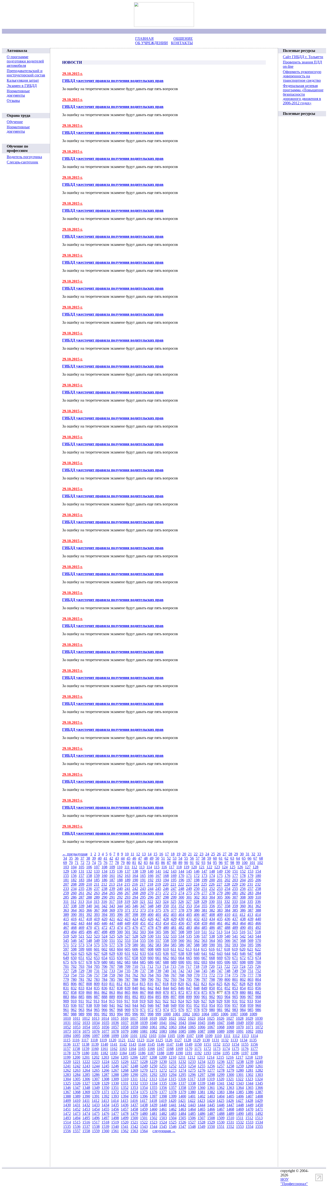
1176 (245, 1049)
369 (112, 910)
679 (97, 962)
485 (204, 927)
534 (181, 936)
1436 (124, 1105)
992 (104, 1014)
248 (181, 889)
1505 (182, 1118)
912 (89, 1001)
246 (166, 889)
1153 (226, 1044)
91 (192, 863)
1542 (134, 1126)
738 (150, 971)
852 (227, 988)
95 (215, 863)
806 (74, 984)
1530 (221, 1122)
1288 (115, 1075)
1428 (249, 1101)
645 (235, 953)
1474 (86, 1113)
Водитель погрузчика (24, 157)
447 (112, 923)
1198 (254, 1053)
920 (150, 1001)
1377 (163, 1092)
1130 (206, 1040)
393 (97, 915)
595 (250, 945)
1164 (132, 1049)
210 (89, 884)
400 (150, 915)
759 (112, 975)
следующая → (164, 1131)
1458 (134, 1109)
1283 (67, 1075)
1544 (153, 1126)
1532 (240, 1122)
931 (235, 1001)
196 (181, 880)
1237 (230, 1062)
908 (258, 997)
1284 (76, 1075)
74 (94, 863)
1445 (211, 1105)
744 (197, 971)
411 (235, 915)
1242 (76, 1066)
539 (220, 936)
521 (81, 936)
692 (197, 962)
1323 (249, 1079)
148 (212, 871)
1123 (140, 1040)
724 (242, 966)
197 (189, 880)
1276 (201, 1070)
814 (135, 984)
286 (74, 897)
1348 (86, 1088)
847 (189, 988)
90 (186, 863)
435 (220, 919)
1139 (95, 1044)
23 (201, 854)
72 (82, 863)
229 (235, 884)
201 (220, 880)
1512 (249, 1118)
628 (104, 953)
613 (189, 949)
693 (204, 962)
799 (220, 979)
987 (66, 1014)
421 (112, 919)
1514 (67, 1122)
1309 (115, 1079)
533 (173, 936)
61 (221, 858)
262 (89, 893)
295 (143, 897)
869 (158, 992)
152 (243, 871)
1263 (76, 1070)
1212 (191, 1057)
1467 (221, 1109)
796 (197, 979)
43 (117, 858)
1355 (153, 1088)
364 (74, 910)
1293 (163, 1075)
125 (232, 867)
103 (66, 867)
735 (127, 971)
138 (135, 871)
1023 (191, 1018)
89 (180, 863)
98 (232, 863)
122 (209, 867)
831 (66, 988)
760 (120, 975)
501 (127, 932)
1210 (172, 1057)
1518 (105, 1122)
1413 (105, 1101)
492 (258, 927)
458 (197, 923)
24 (207, 854)
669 (220, 958)
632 (135, 953)
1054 (86, 1027)
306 (227, 897)
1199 (67, 1057)
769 (189, 975)
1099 (115, 1036)
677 (81, 962)
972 (150, 1010)
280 (227, 893)
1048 (230, 1023)
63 (232, 858)
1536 (76, 1126)
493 (66, 932)
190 (135, 880)
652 (89, 958)
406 (197, 915)
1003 (196, 1014)
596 (258, 945)
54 (180, 858)
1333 (144, 1083)
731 (97, 971)
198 (197, 880)
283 (250, 893)
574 (89, 945)
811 (112, 984)
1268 (124, 1070)
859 (81, 992)
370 (120, 910)
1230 (163, 1062)
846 (181, 988)
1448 (240, 1105)
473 (112, 927)
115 (156, 867)
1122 (131, 1040)
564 (212, 940)
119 (186, 867)
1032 (76, 1023)
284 (258, 893)
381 (204, 910)
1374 (134, 1092)
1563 (134, 1131)
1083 (163, 1031)
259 (66, 893)
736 (135, 971)
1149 (188, 1044)
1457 (124, 1109)
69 (65, 863)
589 (204, 945)
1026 (220, 1018)
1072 (259, 1027)
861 (97, 992)
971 (143, 1010)
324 (166, 902)
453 (158, 923)
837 (112, 988)
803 (250, 979)
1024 (201, 1018)
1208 (153, 1057)
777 (250, 975)
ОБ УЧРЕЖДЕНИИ (151, 43)
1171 (198, 1049)
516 (242, 932)
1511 (239, 1118)
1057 (115, 1027)
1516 (86, 1122)
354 (197, 906)
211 (96, 884)
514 (227, 932)
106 (89, 867)
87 (169, 863)
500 (120, 932)
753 (66, 975)
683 (127, 962)
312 (73, 902)
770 (197, 975)
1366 (259, 1088)
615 (204, 949)
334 (242, 902)
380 (197, 910)
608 (150, 949)
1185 (132, 1053)
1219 (258, 1057)
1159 (85, 1049)
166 (150, 876)
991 (97, 1014)
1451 (67, 1109)
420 (104, 919)
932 (242, 1001)
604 (120, 949)
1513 (259, 1118)
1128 (187, 1040)
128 (255, 867)
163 (127, 876)
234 (74, 889)
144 (181, 871)
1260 (249, 1066)
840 (135, 988)
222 (181, 884)
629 (112, 953)
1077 (105, 1031)
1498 (115, 1118)
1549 (201, 1126)
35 (71, 858)
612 (181, 949)
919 (143, 1001)
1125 (159, 1040)
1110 (218, 1036)
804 (258, 979)
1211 (182, 1057)
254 (227, 889)
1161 (104, 1049)
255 (235, 889)
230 (242, 884)
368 (104, 910)
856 (258, 988)
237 (97, 889)
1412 (95, 1101)
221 (173, 884)
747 (220, 971)
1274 (182, 1070)
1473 (76, 1113)
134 (104, 871)
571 (66, 945)
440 (258, 919)
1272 (163, 1070)
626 (89, 953)
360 (243, 906)
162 (120, 876)
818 (166, 984)
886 (89, 997)
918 (135, 1001)
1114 (254, 1036)
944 (135, 1005)
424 (135, 919)
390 (74, 915)
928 (212, 1001)
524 (104, 936)
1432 (86, 1105)
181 (66, 880)
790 (150, 979)
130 (74, 871)
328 (196, 902)
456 (181, 923)
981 (220, 1010)
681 (112, 962)
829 (250, 984)
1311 (134, 1079)
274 (181, 893)
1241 (67, 1066)
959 (250, 1005)
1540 (115, 1126)
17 (167, 854)
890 (120, 997)
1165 (142, 1049)
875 (204, 992)
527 (127, 936)
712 (150, 966)
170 (181, 876)
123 (217, 867)
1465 (201, 1109)
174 (212, 876)
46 (134, 858)
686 (150, 962)
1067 (211, 1027)
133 (97, 871)
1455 (105, 1109)
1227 (134, 1062)
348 (150, 906)
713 (158, 966)
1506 (192, 1118)
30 (242, 854)
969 (127, 1010)
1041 (163, 1023)
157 (81, 876)
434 (212, 919)
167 (158, 876)
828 (242, 984)
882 (258, 992)
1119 (103, 1040)
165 (143, 876)
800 (227, 979)
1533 (249, 1122)
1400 (182, 1096)
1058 (124, 1027)
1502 (153, 1118)
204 (243, 880)
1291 (144, 1075)
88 (174, 863)
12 (138, 854)
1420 (172, 1101)
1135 (253, 1040)
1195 (226, 1053)
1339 (201, 1083)
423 (127, 919)
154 (258, 871)
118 (179, 867)
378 (181, 910)
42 (111, 858)
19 (178, 854)
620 (242, 949)
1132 (225, 1040)
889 (112, 997)
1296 (192, 1075)
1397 (153, 1096)
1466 (211, 1109)
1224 (105, 1062)
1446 (221, 1105)
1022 (182, 1018)
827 (235, 984)
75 (100, 863)
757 (97, 975)
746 (212, 971)
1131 (215, 1040)
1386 (249, 1092)
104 (74, 867)
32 (253, 854)
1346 (67, 1088)
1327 (86, 1083)
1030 (259, 1018)
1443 (192, 1105)
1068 (221, 1027)
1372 (115, 1092)
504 (150, 932)
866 (135, 992)
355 (204, 906)
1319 (211, 1079)
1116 (75, 1040)
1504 (172, 1118)
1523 (153, 1122)
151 (235, 871)
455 (173, 923)
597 (66, 949)
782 (89, 979)
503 (143, 932)
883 (66, 997)
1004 (205, 1014)
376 (166, 910)
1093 (259, 1031)
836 (104, 988)
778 (258, 975)
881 (250, 992)
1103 (152, 1036)
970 (135, 1010)
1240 (259, 1062)
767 (173, 975)
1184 (123, 1053)
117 (171, 867)
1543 (144, 1126)
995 (127, 1014)
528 (135, 936)
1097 (96, 1036)
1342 (230, 1083)
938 (89, 1005)
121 (202, 867)
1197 (245, 1053)
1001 (176, 1014)
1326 (76, 1083)
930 (227, 1001)
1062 (163, 1027)
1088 (211, 1031)
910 (74, 1001)
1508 (211, 1118)
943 (127, 1005)
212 (104, 884)
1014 (105, 1018)
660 (150, 958)
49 (151, 858)
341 (97, 906)
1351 (115, 1088)
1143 (132, 1044)
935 (66, 1005)
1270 (144, 1070)
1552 (230, 1126)
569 (250, 940)
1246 (115, 1066)
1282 (259, 1070)
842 (150, 988)
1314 (163, 1079)
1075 (86, 1031)
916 (119, 1001)
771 (204, 975)
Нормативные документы (18, 93)
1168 (170, 1049)
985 (250, 1010)
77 (111, 863)
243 (143, 889)
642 (212, 953)
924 (181, 1001)
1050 (249, 1023)
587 (189, 945)
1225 (115, 1062)
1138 (85, 1044)
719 (204, 966)
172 (197, 876)
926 (196, 1001)
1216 (230, 1057)
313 (81, 902)
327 (189, 902)
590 (212, 945)
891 (127, 997)
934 (258, 1001)
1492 (259, 1113)
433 (204, 919)
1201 (86, 1057)
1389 (76, 1096)
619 (235, 949)
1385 (240, 1092)
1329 (105, 1083)
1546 (172, 1126)
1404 (221, 1096)
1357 (172, 1088)
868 (150, 992)
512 (212, 932)
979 (204, 1010)
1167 (160, 1049)
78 (117, 863)
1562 (124, 1131)
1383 (221, 1092)
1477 (115, 1113)
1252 (172, 1066)
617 (219, 949)
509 (189, 932)
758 (104, 975)
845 (173, 988)
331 (219, 902)
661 (158, 958)
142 (166, 871)
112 (134, 867)
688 (166, 962)
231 (250, 884)
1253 (182, 1066)
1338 (192, 1083)
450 (135, 923)
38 (88, 858)
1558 (86, 1131)
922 (166, 1001)
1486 (201, 1113)
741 (173, 971)
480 (166, 927)
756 (89, 975)
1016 (124, 1018)
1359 (192, 1088)
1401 (192, 1096)
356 (212, 906)
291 (112, 897)
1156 (254, 1044)
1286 (96, 1075)
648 (258, 953)
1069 (230, 1027)
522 (89, 936)
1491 (249, 1113)
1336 (172, 1083)
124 (225, 867)
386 (243, 910)
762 (135, 975)
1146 (160, 1044)
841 (143, 988)
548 (89, 940)
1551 (221, 1126)
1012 (86, 1018)
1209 (163, 1057)
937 (81, 1005)
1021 (172, 1018)
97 (226, 863)
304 (212, 897)
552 (120, 940)
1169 (179, 1049)
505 (158, 932)
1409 (67, 1101)
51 (163, 858)
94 (209, 863)
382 (212, 910)
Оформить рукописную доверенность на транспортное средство (302, 76)
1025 (211, 1018)
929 (219, 1001)
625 (81, 953)
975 (173, 1010)
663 (173, 958)
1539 (105, 1126)
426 (150, 919)
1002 (186, 1014)
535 (189, 936)
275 (189, 893)
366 (89, 910)
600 (89, 949)
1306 (86, 1079)
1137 (76, 1044)
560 (181, 940)
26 (219, 854)
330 (212, 902)
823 (204, 984)
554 (135, 940)
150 (227, 871)
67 (255, 858)
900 (197, 997)
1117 (85, 1040)
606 (135, 949)
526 (120, 936)
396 (120, 915)
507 (173, 932)
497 (97, 932)
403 (173, 915)
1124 (150, 1040)
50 (157, 858)
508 (181, 932)
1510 (230, 1118)
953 (204, 1005)
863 (112, 992)
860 (89, 992)
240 (120, 889)
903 (220, 997)
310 (258, 897)
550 (104, 940)
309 (250, 897)
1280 (240, 1070)
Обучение (15, 122)
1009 (253, 1014)
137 (127, 871)
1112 (236, 1036)
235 (81, 889)
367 (97, 910)
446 (104, 923)
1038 (134, 1023)
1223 (96, 1062)
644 (227, 953)
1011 (76, 1018)
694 (212, 962)
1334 (153, 1083)
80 (128, 863)
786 (120, 979)
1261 (259, 1066)
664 (181, 958)
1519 (115, 1122)
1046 (211, 1023)
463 (235, 923)
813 (127, 984)
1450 (259, 1105)
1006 (224, 1014)
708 (120, 966)
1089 (221, 1031)
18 (173, 854)
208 (74, 884)
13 (144, 854)
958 (243, 1005)
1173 (216, 1049)
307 (235, 897)
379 (189, 910)
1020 (163, 1018)
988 (74, 1014)
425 (143, 919)
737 (143, 971)
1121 (122, 1040)
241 (127, 889)
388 (258, 910)
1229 (153, 1062)
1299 (221, 1075)
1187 (151, 1053)
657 (127, 958)
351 (173, 906)
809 (97, 984)
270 (150, 893)
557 (158, 940)
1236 (221, 1062)
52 (169, 858)
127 (248, 867)
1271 (153, 1070)
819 (173, 984)
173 (204, 876)
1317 (191, 1079)
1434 (105, 1105)
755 (81, 975)
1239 (249, 1062)
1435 (115, 1105)
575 (97, 945)
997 (143, 1014)
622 (258, 949)
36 (77, 858)
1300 (230, 1075)
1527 (192, 1122)
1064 (182, 1027)
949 (173, 1005)
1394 (124, 1096)
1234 (201, 1062)
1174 (226, 1049)
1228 (144, 1062)
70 (71, 863)
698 (243, 962)
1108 (199, 1036)
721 (219, 966)
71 (77, 863)
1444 (201, 1105)
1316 (182, 1079)
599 (81, 949)
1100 (124, 1036)
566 (227, 940)
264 (104, 893)
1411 (86, 1101)
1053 (76, 1027)
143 (173, 871)
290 (104, 897)
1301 (240, 1075)
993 (112, 1014)
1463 (182, 1109)
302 (197, 897)
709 (127, 966)
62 (226, 858)
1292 (153, 1075)
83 (146, 863)
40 (100, 858)
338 (74, 906)
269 (143, 893)
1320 (220, 1079)
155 (66, 876)
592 (227, 945)
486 (212, 927)
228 (227, 884)
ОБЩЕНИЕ (183, 39)
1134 (243, 1040)
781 (81, 979)
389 (66, 915)
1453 (86, 1109)
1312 (143, 1079)
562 (197, 940)
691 (189, 962)
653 (97, 958)
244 (150, 889)
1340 (211, 1083)
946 (150, 1005)
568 (243, 940)
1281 (249, 1070)
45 (128, 858)
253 (220, 889)
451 (143, 923)
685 (143, 962)
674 (258, 958)
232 (258, 884)
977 (189, 1010)
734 (120, 971)
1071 (249, 1027)
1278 (221, 1070)
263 (97, 893)
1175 (235, 1049)
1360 (201, 1088)
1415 (124, 1101)
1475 (96, 1113)
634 (150, 953)
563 (204, 940)
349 (158, 906)
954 (212, 1005)
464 (243, 923)
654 (104, 958)
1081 (144, 1031)
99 (238, 863)
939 (97, 1005)
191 (143, 880)
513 (219, 932)
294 (135, 897)
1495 (86, 1118)
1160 (95, 1049)
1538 (96, 1126)
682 (120, 962)
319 (127, 902)
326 (181, 902)
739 (158, 971)
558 (166, 940)
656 (120, 958)
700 (258, 962)
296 (150, 897)
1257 (221, 1066)
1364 (240, 1088)
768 (181, 975)
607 (143, 949)
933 (250, 1001)
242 (135, 889)
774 (227, 975)
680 (104, 962)
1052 (67, 1027)
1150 (198, 1044)
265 (112, 893)
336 (258, 902)
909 (66, 1001)
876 (212, 992)
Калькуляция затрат (23, 80)
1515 (76, 1122)
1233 (192, 1062)
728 (74, 971)
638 (181, 953)
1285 (86, 1075)
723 (235, 966)
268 (135, 893)
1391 (96, 1096)
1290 (134, 1075)
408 (212, 915)
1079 (124, 1031)
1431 (76, 1105)
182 (74, 880)
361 (250, 906)
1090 (230, 1031)
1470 (249, 1109)
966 (104, 1010)
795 (189, 979)
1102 (143, 1036)
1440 (163, 1105)
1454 (96, 1109)
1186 (142, 1053)
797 (204, 979)
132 (89, 871)
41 (105, 858)
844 (166, 988)
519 (66, 936)
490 (243, 927)
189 (127, 880)
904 (227, 997)
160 (104, 876)
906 (243, 997)
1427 (239, 1101)
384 (227, 910)
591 (220, 945)
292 (120, 897)
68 (261, 858)
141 (158, 871)
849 (204, 988)
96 (221, 863)
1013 (95, 1018)
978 (197, 1010)
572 (74, 945)
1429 (259, 1101)
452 (150, 923)
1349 (96, 1088)
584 (166, 945)
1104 (162, 1036)
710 (135, 966)
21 (190, 854)
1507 (201, 1118)
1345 (259, 1083)
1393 (115, 1096)
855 (250, 988)
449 (127, 923)
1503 (163, 1118)
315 (96, 902)
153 (250, 871)
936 (74, 1005)
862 (104, 992)
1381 (201, 1092)
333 (235, 902)
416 (74, 919)
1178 (67, 1053)
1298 (211, 1075)
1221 (76, 1062)
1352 (124, 1088)
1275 (192, 1070)
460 (212, 923)
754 (74, 975)
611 (173, 949)
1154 (235, 1044)
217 (143, 884)
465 (250, 923)
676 (74, 962)
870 (166, 992)
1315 (172, 1079)
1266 (105, 1070)
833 (81, 988)
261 (81, 893)
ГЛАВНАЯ (144, 39)
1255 (201, 1066)
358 (227, 906)
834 (89, 988)
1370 (96, 1092)
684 (135, 962)
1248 (134, 1066)
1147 (170, 1044)
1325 (67, 1083)
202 (227, 880)
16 (161, 854)
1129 (196, 1040)
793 (173, 979)
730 (89, 971)
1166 (151, 1049)
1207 (143, 1057)
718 (196, 966)
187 (112, 880)
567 (235, 940)
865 (127, 992)
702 (74, 966)
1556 (67, 1131)
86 (163, 863)
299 (173, 897)
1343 (240, 1083)
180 (258, 876)
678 (89, 962)
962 (74, 1010)
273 (173, 893)
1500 (134, 1118)
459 (204, 923)
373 (143, 910)
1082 (153, 1031)
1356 (163, 1088)
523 (97, 936)
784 (104, 979)
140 (150, 871)
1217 (239, 1057)
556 (150, 940)
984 (243, 1010)
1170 (188, 1049)
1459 (144, 1109)
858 (74, 992)
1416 (134, 1101)
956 (227, 1005)
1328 (96, 1083)
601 (97, 949)
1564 (144, 1131)
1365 (249, 1088)
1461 (163, 1109)
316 (104, 902)
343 (112, 906)
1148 (179, 1044)
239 (112, 889)
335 (250, 902)
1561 (115, 1131)
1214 (210, 1057)
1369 (86, 1092)
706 (104, 966)
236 (89, 889)
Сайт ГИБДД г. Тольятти (303, 57)
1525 (172, 1122)
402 (166, 915)
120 (194, 867)
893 (143, 997)
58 (203, 858)
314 (89, 902)
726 (258, 966)
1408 (259, 1096)
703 (81, 966)
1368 (76, 1092)
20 (184, 854)
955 (220, 1005)
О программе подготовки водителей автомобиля (25, 61)
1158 (76, 1049)
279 (220, 893)
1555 (259, 1126)
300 (181, 897)
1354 (144, 1088)
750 (243, 971)
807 (81, 984)
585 (173, 945)
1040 (153, 1023)
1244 (96, 1066)
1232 (182, 1062)
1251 (163, 1066)
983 (235, 1010)
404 (181, 915)
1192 (198, 1053)
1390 (86, 1096)
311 (66, 902)
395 (112, 915)
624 (74, 953)
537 (204, 936)
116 (164, 867)
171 (189, 876)
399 (143, 915)
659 (143, 958)
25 (213, 854)
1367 (67, 1092)
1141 (113, 1044)
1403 (211, 1096)
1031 (67, 1023)
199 (204, 880)
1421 (182, 1101)
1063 (172, 1027)
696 (227, 962)
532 (166, 936)
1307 (96, 1079)
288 (89, 897)
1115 (66, 1040)
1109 (209, 1036)
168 (166, 876)
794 (181, 979)
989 (81, 1014)
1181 (95, 1053)
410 (227, 915)
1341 (221, 1083)
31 (247, 854)
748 (227, 971)
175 (220, 876)
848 (197, 988)
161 (112, 876)
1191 (188, 1053)
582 (150, 945)
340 (89, 906)
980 (212, 1010)
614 (196, 949)
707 (112, 966)
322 (150, 902)
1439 (153, 1105)
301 (189, 897)
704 (89, 966)
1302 (249, 1075)
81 (134, 863)
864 (120, 992)
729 (81, 971)
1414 (115, 1101)
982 (227, 1010)
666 (197, 958)
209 (81, 884)
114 (149, 867)
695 (220, 962)
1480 (144, 1113)
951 (189, 1005)
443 (81, 923)
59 (209, 858)
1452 (76, 1109)
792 (166, 979)
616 (212, 949)
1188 (160, 1053)
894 (150, 997)
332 (227, 902)
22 (196, 854)
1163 (123, 1049)
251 (204, 889)
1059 (134, 1027)
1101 (134, 1036)
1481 (153, 1113)
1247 (124, 1066)
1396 (144, 1096)
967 (112, 1010)
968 (120, 1010)
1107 (190, 1036)
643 (220, 953)
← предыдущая (74, 854)
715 (173, 966)
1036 (115, 1023)
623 (66, 953)
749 (235, 971)
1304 (67, 1079)
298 (166, 897)
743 (189, 971)
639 (189, 953)
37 (82, 858)
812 (119, 984)
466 (258, 923)
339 (81, 906)
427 (158, 919)
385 (235, 910)
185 (97, 880)
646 (243, 953)
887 (97, 997)
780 (74, 979)
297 (158, 897)
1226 (124, 1062)
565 (220, 940)
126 (240, 867)
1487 (211, 1113)
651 (81, 958)
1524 (163, 1122)
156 (74, 876)
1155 (245, 1044)
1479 (134, 1113)
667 (204, 958)
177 (235, 876)
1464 (192, 1109)
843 (158, 988)
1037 (124, 1023)
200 (212, 880)
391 (81, 915)
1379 (182, 1092)
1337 (182, 1083)
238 (104, 889)
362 (258, 906)
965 (97, 1010)
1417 (143, 1101)
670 (227, 958)
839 (127, 988)
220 (166, 884)
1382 (211, 1092)
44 (123, 858)
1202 (95, 1057)
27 (224, 854)
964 (89, 1010)
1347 (76, 1088)
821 (189, 984)
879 (235, 992)
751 (250, 971)
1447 (230, 1105)
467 (66, 927)
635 (158, 953)
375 (158, 910)
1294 (172, 1075)
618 (227, 949)
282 (243, 893)
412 (242, 915)
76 (105, 863)
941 (112, 1005)
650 (74, 958)
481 (173, 927)
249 (189, 889)
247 (173, 889)
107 (97, 867)
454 (166, 923)
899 (189, 997)
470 (89, 927)
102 (260, 863)
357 (220, 906)
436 (227, 919)
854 (243, 988)
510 (197, 932)
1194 (216, 1053)
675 (66, 962)
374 (150, 910)
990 (89, 1014)
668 (212, 958)
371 (127, 910)
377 (173, 910)
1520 (124, 1122)
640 (197, 953)
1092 (249, 1031)
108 (104, 867)
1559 (96, 1131)
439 (250, 919)
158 (89, 876)
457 (189, 923)
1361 (211, 1088)
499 (112, 932)
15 (155, 854)
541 (235, 936)
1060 (144, 1027)
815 (143, 984)
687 (158, 962)
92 (198, 863)
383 (220, 910)
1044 (192, 1023)
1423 (201, 1101)
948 (166, 1005)
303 (204, 897)
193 (158, 880)
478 (150, 927)
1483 (172, 1113)
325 (173, 902)
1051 (259, 1023)
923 (173, 1001)
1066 (201, 1027)
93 (203, 863)
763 (143, 975)
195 (173, 880)
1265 (96, 1070)
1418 (153, 1101)
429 (173, 919)
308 (243, 897)
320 (135, 902)
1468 (230, 1109)
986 (258, 1010)
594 (243, 945)
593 (235, 945)
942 (120, 1005)
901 (204, 997)
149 (220, 871)
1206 (134, 1057)
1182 (104, 1053)
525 (112, 936)
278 (212, 893)
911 (81, 1001)
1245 (105, 1066)
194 (166, 880)
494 (74, 932)
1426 (230, 1101)
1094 (67, 1036)
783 (97, 979)
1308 (105, 1079)
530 (150, 936)
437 (235, 919)
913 (96, 1001)
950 (181, 1005)
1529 (211, 1122)
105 (81, 867)
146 (197, 871)
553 (127, 940)
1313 (153, 1079)
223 (189, 884)
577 (112, 945)
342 (104, 906)
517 (250, 932)
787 (127, 979)
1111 (227, 1036)
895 (158, 997)
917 (127, 1001)
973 (158, 1010)
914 (104, 1001)
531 (158, 936)
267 (127, 893)
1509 (221, 1118)
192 (150, 880)
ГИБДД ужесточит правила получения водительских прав (113, 81)
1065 (192, 1027)
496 (89, 932)
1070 (240, 1027)
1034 (96, 1023)
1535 (67, 1126)
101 (252, 863)
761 (127, 975)
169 (173, 876)
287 (81, 897)
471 (97, 927)
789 (143, 979)
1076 (96, 1031)
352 (181, 906)
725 (250, 966)
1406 (240, 1096)
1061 (153, 1027)
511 (204, 932)
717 (189, 966)
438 (243, 919)
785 (112, 979)
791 (158, 979)
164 (135, 876)
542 (243, 936)
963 (81, 1010)
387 (250, 910)
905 (235, 997)
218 (150, 884)
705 (97, 966)
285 (66, 897)
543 (250, 936)
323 (158, 902)
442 (74, 923)
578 (120, 945)
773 (220, 975)
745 (204, 971)
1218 (249, 1057)
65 (244, 858)
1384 (230, 1092)
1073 (67, 1031)
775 (235, 975)
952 (197, 1005)
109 (112, 867)
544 (258, 936)
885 (81, 997)
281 (235, 893)
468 (74, 927)
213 (112, 884)
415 (66, 919)
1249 (144, 1066)
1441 (172, 1105)
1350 (105, 1088)
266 (120, 893)
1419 (163, 1101)
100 (245, 863)
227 (219, 884)
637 (173, 953)
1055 (96, 1027)
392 (89, 915)
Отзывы (13, 101)
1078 (115, 1031)
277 (204, 893)
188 (120, 880)
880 (243, 992)
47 (140, 858)
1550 (211, 1126)
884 (74, 997)
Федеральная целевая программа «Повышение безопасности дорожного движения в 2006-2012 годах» (303, 94)
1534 (259, 1122)
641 (204, 953)
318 (119, 902)
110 (119, 867)
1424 (211, 1101)
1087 (201, 1031)
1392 (105, 1096)
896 (166, 997)
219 (158, 884)
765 (158, 975)
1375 (144, 1092)
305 (220, 897)
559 (173, 940)
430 (181, 919)
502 (135, 932)
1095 (76, 1036)
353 (189, 906)
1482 (163, 1113)
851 (220, 988)
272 (166, 893)
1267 (115, 1070)
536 (197, 936)
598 (74, 949)
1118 (94, 1040)
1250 (153, 1066)
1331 (124, 1083)
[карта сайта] (316, 32)
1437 (134, 1105)
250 (197, 889)
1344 (249, 1083)
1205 (124, 1057)
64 (238, 858)
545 (66, 940)
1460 (153, 1109)
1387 (259, 1092)
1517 (96, 1122)
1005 (215, 1014)
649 (66, 958)
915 (112, 1001)
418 (89, 919)
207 (66, 884)
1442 (182, 1105)
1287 (105, 1075)
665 (189, 958)
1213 (201, 1057)
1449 (249, 1105)
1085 (182, 1031)
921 (158, 1001)
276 (197, 893)
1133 (234, 1040)
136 (120, 871)
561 (189, 940)
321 (143, 902)
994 (120, 1014)
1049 (240, 1023)
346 (135, 906)
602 (104, 949)
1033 (86, 1023)
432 (197, 919)
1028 (239, 1018)
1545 (163, 1126)
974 (166, 1010)
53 (174, 858)
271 (158, 893)
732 (104, 971)
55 (186, 858)
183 (81, 880)
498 (104, 932)
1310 (124, 1079)
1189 (170, 1053)
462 (227, 923)
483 (189, 927)
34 (65, 858)
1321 (230, 1079)
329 (204, 902)
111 (127, 867)
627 (97, 953)
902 (212, 997)
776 (243, 975)
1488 (221, 1113)
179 (250, 876)
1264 (86, 1070)
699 (250, 962)
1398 (163, 1096)
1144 (142, 1044)
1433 (96, 1105)
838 (120, 988)
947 (158, 1005)
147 (204, 871)
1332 (134, 1083)
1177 (254, 1049)
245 (158, 889)
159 (97, 876)
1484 (182, 1113)
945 (143, 1005)
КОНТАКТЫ (182, 43)
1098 (105, 1036)
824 (212, 984)
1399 (172, 1096)
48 (146, 858)
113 (142, 867)
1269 (134, 1070)
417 (81, 919)
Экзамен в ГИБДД (22, 86)
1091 (240, 1031)
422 (120, 919)
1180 (85, 1053)
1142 (123, 1044)
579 (127, 945)
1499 (124, 1118)
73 (88, 863)
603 (112, 949)
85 (157, 863)
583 (158, 945)
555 (143, 940)
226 (212, 884)
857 (66, 992)
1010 (67, 1018)
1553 (240, 1126)
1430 (67, 1105)
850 (212, 988)
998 (150, 1014)
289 (97, 897)
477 (143, 927)
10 (127, 854)
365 (81, 910)
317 (112, 902)
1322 (239, 1079)
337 (66, 906)
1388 (67, 1096)
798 (212, 979)
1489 (230, 1113)
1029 (249, 1018)
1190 (179, 1053)
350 (166, 906)
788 (135, 979)
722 (227, 966)
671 (235, 958)
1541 (124, 1126)
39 (94, 858)
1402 (201, 1096)
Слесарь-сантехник (22, 162)
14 (150, 854)
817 (158, 984)
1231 (172, 1062)
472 (104, 927)
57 (198, 858)
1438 (144, 1105)
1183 (113, 1053)
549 (97, 940)
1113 (245, 1036)
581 (143, 945)
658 (135, 958)
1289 (124, 1075)
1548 (192, 1126)
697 (235, 962)
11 (132, 854)
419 (97, 919)
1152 (216, 1044)
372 (135, 910)
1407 (249, 1096)
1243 (86, 1066)
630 (120, 953)
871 (173, 992)
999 (158, 1014)
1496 (96, 1118)
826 (227, 984)
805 (66, 984)
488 (227, 927)
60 (215, 858)
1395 (134, 1096)
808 (89, 984)
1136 (67, 1044)
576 (104, 945)
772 (212, 975)
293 (127, 897)
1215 (220, 1057)
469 (81, 927)
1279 (230, 1070)
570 (258, 940)
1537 (86, 1126)
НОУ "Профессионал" (294, 1181)
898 (181, 997)
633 (143, 953)
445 (97, 923)
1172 (207, 1049)
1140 (104, 1044)
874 (197, 992)
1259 (240, 1066)
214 (119, 884)
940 (104, 1005)
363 (66, 910)
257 (250, 889)
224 (196, 884)
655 (112, 958)
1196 (235, 1053)
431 (189, 919)
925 (189, 1001)
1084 (172, 1031)
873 (189, 992)
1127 (178, 1040)
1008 (244, 1014)
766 (166, 975)
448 (120, 923)
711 (143, 966)
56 (192, 858)
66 (249, 858)
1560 (105, 1131)
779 (66, 979)
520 (74, 936)
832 (74, 988)
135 (112, 871)
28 (230, 854)
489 (235, 927)
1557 (76, 1131)
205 (250, 880)
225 (204, 884)
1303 (259, 1075)
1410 (76, 1101)
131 (81, 871)
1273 (172, 1070)
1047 (221, 1023)
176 (227, 876)
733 (112, 971)
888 (104, 997)
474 (120, 927)
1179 (76, 1053)
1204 (115, 1057)
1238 (240, 1062)
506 (166, 932)
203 (235, 880)
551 (112, 940)
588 (197, 945)
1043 (182, 1023)
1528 (201, 1122)
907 (250, 997)
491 (250, 927)
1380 (192, 1092)
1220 (67, 1062)
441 (66, 923)
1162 (113, 1049)
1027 (230, 1018)
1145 (151, 1044)
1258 (230, 1066)
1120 (112, 1040)
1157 (67, 1049)
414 (258, 915)
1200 (76, 1057)
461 (220, 923)
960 (258, 1005)
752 (258, 971)
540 (227, 936)
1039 (144, 1023)
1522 (144, 1122)
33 (259, 854)
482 (181, 927)
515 (235, 932)
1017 (134, 1018)
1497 (105, 1118)
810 (104, 984)
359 (235, 906)
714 (166, 966)
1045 (201, 1023)
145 (189, 871)
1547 (182, 1126)
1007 (234, 1014)
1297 (201, 1075)
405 (189, 915)
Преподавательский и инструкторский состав (26, 73)
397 (127, 915)
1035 (105, 1023)
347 (143, 906)
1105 (171, 1036)
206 (258, 880)
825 (219, 984)
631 (127, 953)
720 (212, 966)
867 (143, 992)
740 (166, 971)
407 (204, 915)
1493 (67, 1118)
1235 (211, 1062)
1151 (207, 1044)
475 (127, 927)
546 (74, 940)
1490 (240, 1113)
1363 (230, 1088)
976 (181, 1010)
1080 (134, 1031)
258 (258, 889)
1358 (182, 1088)
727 (66, 971)
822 (196, 984)
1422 (191, 1101)
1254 (192, 1066)
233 (66, 889)
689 (173, 962)
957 (235, 1005)
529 (143, 936)
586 (181, 945)
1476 (105, 1113)
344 (120, 906)
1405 (230, 1096)
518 (258, 932)
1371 (105, 1092)
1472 (67, 1113)
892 (135, 997)
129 (66, 871)
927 (204, 1001)
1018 (143, 1018)
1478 (124, 1113)
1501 (144, 1118)
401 (158, 915)
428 (166, 919)
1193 (207, 1053)
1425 (220, 1101)
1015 (115, 1018)
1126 (168, 1040)
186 (104, 880)
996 (135, 1014)
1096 (86, 1036)
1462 (172, 1109)
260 (74, 893)
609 (158, 949)
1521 (134, 1122)
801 (235, 979)
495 (81, 932)
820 (181, 984)
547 (81, 940)
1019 (153, 1018)
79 (123, 863)
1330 (115, 1083)
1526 (182, 1122)
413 (250, 915)
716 (181, 966)
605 (127, 949)
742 (181, 971)
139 (143, 871)
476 (135, 927)
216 (135, 884)
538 (212, 936)
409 (220, 915)
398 (135, 915)
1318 (201, 1079)
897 (173, 997)
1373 (124, 1092)
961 (66, 1010)
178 (243, 876)
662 (166, 958)
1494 (76, 1118)
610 (166, 949)
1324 (259, 1079)
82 (140, 863)
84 (151, 863)
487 (220, 927)
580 (135, 945)
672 (243, 958)
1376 (153, 1092)
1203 (105, 1057)
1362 (221, 1088)
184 (89, 880)
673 (250, 958)
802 (243, 979)
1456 (115, 1109)
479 (158, 927)
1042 (172, 1023)
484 (197, 927)
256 (243, 889)
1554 (249, 1126)
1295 (182, 1075)
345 (127, 906)
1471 (259, 1109)
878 (227, 992)
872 (181, 992)
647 (250, 953)
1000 (167, 1014)
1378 (172, 1092)
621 (250, 949)
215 (127, 884)
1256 (211, 1066)
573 (81, 945)
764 (150, 975)
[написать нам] (322, 32)
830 (258, 984)
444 (89, 923)
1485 (192, 1113)
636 (166, 953)
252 (212, 889)
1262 (67, 1070)
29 (236, 854)
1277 (211, 1070)
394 (104, 915)
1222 (86, 1062)
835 (97, 988)
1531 (230, 1122)
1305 (76, 1079)
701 (66, 966)
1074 (76, 1031)
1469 (240, 1109)
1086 (192, 1031)
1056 (105, 1027)
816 (150, 984)
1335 (163, 1083)
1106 (180, 1036)
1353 (134, 1088)
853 (235, 988)
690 (181, 962)
